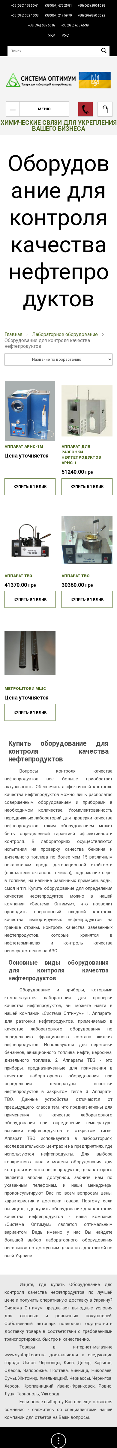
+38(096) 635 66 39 (75, 25)
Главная (13, 334)
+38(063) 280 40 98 (91, 5)
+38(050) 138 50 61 (25, 5)
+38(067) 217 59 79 (58, 15)
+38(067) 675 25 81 (58, 5)
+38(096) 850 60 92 (91, 15)
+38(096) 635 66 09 (42, 25)
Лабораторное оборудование (65, 334)
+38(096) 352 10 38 (25, 15)
